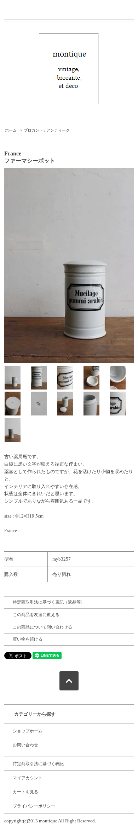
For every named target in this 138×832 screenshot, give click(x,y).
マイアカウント (27, 777)
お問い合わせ (25, 744)
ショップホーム (27, 730)
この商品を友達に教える (36, 614)
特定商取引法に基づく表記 (38, 763)
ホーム (11, 130)
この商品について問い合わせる (42, 627)
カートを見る (25, 791)
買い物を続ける (27, 639)
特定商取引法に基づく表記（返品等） (49, 602)
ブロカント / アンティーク (47, 130)
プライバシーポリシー (34, 806)
